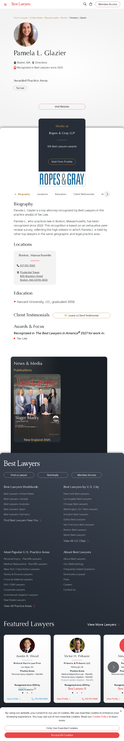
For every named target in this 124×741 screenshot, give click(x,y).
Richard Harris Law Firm (27, 663)
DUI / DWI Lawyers (14, 584)
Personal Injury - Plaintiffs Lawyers (22, 558)
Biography (24, 194)
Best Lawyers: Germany (17, 514)
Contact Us (70, 589)
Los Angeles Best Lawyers (78, 498)
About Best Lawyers (75, 558)
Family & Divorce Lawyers (18, 574)
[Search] (84, 4)
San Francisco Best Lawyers (79, 524)
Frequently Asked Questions (79, 569)
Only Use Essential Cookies (62, 728)
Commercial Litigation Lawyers (21, 594)
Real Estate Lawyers (15, 600)
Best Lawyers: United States (19, 493)
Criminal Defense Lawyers (18, 579)
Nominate (53, 475)
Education (60, 194)
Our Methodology (74, 564)
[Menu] (5, 4)
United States (36, 18)
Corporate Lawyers (14, 589)
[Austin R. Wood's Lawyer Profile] (27, 649)
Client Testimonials (84, 194)
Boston (64, 18)
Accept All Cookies (62, 735)
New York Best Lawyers (76, 493)
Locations (42, 194)
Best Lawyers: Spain (15, 509)
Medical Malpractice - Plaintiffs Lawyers (25, 564)
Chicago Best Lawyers (76, 504)
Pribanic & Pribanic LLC (77, 663)
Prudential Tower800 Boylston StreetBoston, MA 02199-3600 (34, 276)
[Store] (90, 4)
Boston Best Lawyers (75, 529)
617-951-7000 (27, 265)
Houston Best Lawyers (76, 514)
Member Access (86, 475)
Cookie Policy (100, 716)
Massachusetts (52, 18)
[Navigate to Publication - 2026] (37, 408)
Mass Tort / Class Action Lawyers (22, 569)
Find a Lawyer (21, 18)
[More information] (35, 688)
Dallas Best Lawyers (74, 519)
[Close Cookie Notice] (120, 710)
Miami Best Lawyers (74, 534)
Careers (68, 584)
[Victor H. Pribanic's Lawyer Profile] (77, 649)
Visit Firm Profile (62, 161)
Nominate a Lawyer (74, 574)
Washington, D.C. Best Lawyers (81, 509)
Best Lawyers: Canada (16, 498)
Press (66, 579)
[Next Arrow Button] (107, 194)
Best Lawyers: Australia (16, 504)
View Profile (12, 699)
